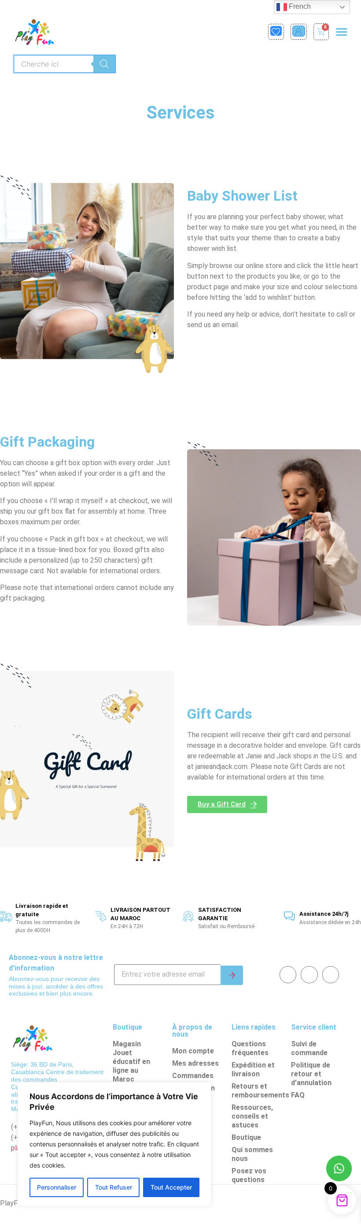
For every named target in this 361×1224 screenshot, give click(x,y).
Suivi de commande (309, 1048)
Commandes (193, 1075)
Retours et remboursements (259, 1090)
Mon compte (193, 1051)
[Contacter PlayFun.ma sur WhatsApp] (339, 1169)
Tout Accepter (171, 1187)
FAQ (298, 1095)
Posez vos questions (249, 1175)
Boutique (246, 1137)
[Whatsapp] (309, 974)
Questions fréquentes (250, 1048)
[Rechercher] (104, 64)
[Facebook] (288, 974)
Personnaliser (56, 1187)
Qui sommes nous (252, 1154)
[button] (341, 31)
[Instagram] (330, 974)
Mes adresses (195, 1063)
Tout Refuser (113, 1187)
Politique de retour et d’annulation (311, 1074)
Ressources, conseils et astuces (252, 1116)
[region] (114, 1144)
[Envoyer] (232, 975)
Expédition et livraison (253, 1069)
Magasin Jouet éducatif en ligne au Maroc (131, 1061)
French (299, 6)
